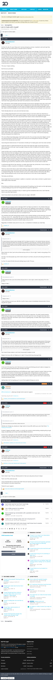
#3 (50, 230)
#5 (50, 287)
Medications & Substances (36, 598)
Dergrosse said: (5, 238)
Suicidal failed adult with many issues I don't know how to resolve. (23, 523)
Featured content (9, 576)
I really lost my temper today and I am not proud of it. (20, 519)
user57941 (7, 515)
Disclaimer (18, 645)
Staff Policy (29, 653)
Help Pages (29, 651)
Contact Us (15, 396)
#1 (50, 39)
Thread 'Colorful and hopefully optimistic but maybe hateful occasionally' (40, 542)
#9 (50, 384)
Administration (30, 646)
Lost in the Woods (9, 520)
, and (14, 398)
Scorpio (7, 505)
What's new (13, 9)
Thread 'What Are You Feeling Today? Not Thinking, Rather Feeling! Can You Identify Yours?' (40, 561)
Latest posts (34, 576)
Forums (4, 9)
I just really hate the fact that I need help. (16, 504)
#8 (50, 359)
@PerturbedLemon (6, 392)
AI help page (35, 20)
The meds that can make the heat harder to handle (40, 595)
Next (7, 35)
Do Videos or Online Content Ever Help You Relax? (40, 607)
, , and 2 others (15, 442)
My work (32, 589)
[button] (18, 9)
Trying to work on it (37, 601)
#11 (50, 447)
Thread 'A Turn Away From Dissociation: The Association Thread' (40, 535)
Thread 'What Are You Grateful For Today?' (38, 569)
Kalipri (6, 510)
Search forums (12, 13)
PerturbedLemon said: (7, 277)
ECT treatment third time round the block (40, 584)
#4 (50, 268)
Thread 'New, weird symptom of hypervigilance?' (12, 607)
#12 (50, 467)
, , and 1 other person (15, 463)
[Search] (50, 9)
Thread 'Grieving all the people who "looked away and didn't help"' (13, 614)
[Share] (49, 39)
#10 (50, 403)
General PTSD (33, 592)
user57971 (7, 524)
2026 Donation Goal (7, 535)
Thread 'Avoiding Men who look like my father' (13, 601)
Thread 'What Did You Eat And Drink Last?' (40, 548)
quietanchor (23, 669)
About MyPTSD (30, 644)
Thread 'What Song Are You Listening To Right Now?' (40, 554)
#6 (50, 306)
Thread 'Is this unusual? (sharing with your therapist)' (14, 580)
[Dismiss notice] (51, 17)
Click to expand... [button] (26, 249)
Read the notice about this (26, 17)
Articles (23, 9)
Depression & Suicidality (35, 582)
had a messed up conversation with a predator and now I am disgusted (22, 513)
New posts (3, 13)
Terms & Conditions (10, 647)
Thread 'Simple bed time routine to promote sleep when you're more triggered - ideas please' (12, 594)
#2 (50, 198)
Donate (13, 554)
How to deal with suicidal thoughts (38, 579)
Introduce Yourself (34, 604)
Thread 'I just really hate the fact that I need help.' (13, 586)
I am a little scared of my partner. (14, 508)
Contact (32, 9)
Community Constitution (32, 649)
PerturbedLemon (5, 29)
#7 (50, 330)
